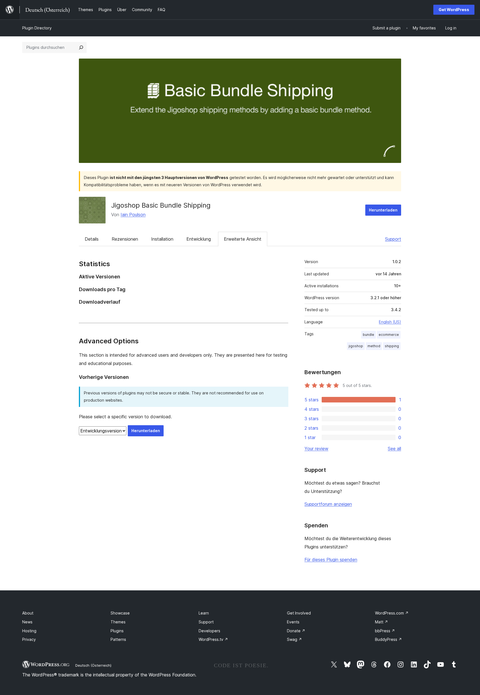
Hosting (29, 630)
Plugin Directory (37, 28)
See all (394, 448)
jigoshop (356, 346)
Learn (204, 613)
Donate (296, 630)
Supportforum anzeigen (328, 504)
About (27, 613)
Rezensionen (125, 239)
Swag (294, 639)
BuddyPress (388, 639)
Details (92, 239)
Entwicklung (198, 239)
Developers (209, 630)
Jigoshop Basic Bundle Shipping (161, 205)
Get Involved (299, 613)
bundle (368, 335)
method (374, 346)
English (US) (390, 321)
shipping (392, 346)
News (27, 622)
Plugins (117, 630)
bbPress (385, 630)
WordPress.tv (213, 639)
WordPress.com (392, 613)
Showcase (120, 613)
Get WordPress (454, 9)
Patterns (118, 639)
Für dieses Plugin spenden (330, 559)
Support (393, 239)
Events (293, 622)
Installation (162, 239)
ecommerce (389, 335)
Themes (118, 622)
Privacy (29, 639)
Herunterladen (383, 210)
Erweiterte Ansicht (242, 239)
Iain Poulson (133, 214)
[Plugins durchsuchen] (81, 47)
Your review (316, 448)
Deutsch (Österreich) (93, 665)
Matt (381, 622)
